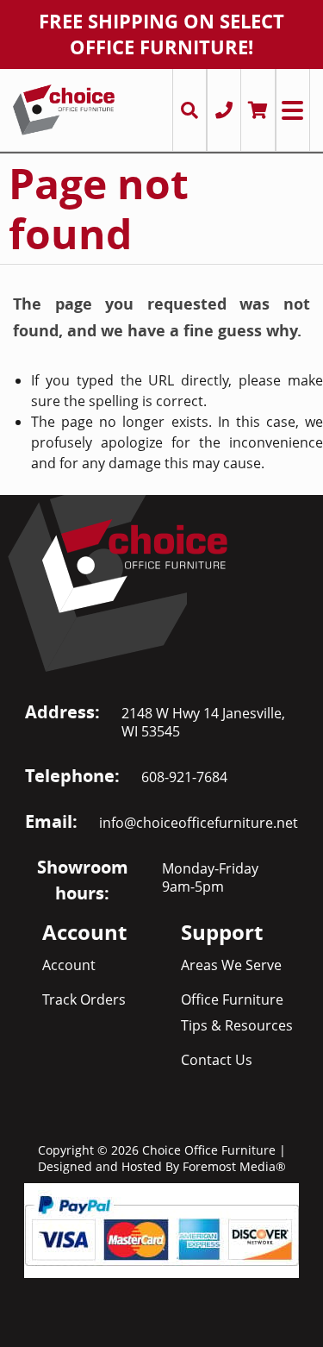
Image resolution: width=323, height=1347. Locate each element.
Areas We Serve (231, 964)
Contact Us (216, 1059)
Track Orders (84, 999)
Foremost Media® (234, 1166)
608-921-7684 (184, 776)
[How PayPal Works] (161, 1229)
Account (69, 964)
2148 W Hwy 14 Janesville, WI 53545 (203, 722)
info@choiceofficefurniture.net (198, 822)
